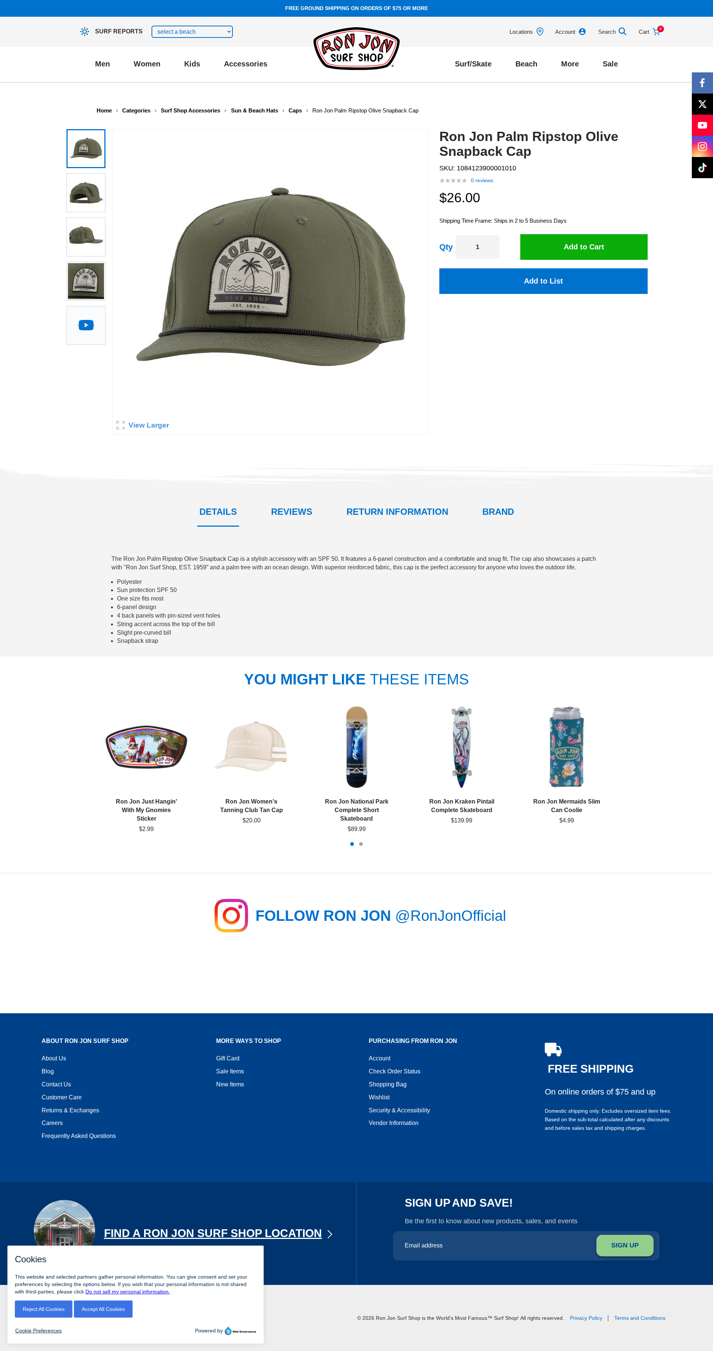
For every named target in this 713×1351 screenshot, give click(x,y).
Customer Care (62, 1097)
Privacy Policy (586, 1318)
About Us (54, 1058)
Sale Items (230, 1071)
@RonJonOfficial (450, 915)
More (570, 64)
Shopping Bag (388, 1084)
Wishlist (379, 1097)
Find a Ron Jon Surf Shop (213, 1233)
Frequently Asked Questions (79, 1136)
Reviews (291, 512)
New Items (230, 1084)
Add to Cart (584, 247)
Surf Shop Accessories (190, 110)
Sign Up (625, 1245)
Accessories (245, 64)
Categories (136, 110)
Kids (192, 64)
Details (218, 512)
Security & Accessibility (399, 1110)
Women (147, 64)
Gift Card (228, 1058)
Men (102, 64)
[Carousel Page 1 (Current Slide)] (352, 844)
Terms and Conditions (639, 1318)
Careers (52, 1123)
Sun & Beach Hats (254, 110)
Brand (498, 512)
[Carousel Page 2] (361, 844)
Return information (397, 512)
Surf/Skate (473, 64)
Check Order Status (394, 1071)
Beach (526, 64)
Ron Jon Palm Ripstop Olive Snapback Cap (365, 110)
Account (379, 1058)
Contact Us (56, 1084)
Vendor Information (394, 1123)
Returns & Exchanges (70, 1110)
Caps (295, 110)
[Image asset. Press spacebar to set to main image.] (85, 148)
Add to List (543, 281)
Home (104, 110)
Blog (48, 1071)
